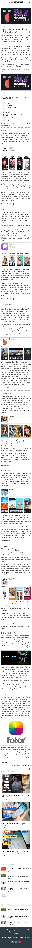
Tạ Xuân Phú (4, 43)
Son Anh (4, 796)
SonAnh (9, 864)
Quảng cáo (27, 930)
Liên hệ (21, 931)
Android (10, 204)
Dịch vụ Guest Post (13, 931)
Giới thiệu (4, 930)
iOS (15, 204)
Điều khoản (21, 930)
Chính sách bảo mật (12, 930)
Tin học (3, 26)
